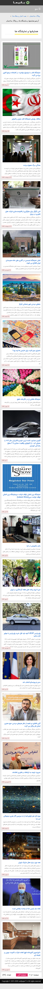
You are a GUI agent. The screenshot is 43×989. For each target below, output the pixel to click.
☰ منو (38, 9)
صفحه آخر (22, 974)
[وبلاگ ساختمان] (21, 2)
